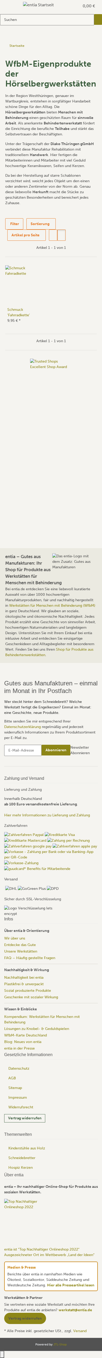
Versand (80, 1331)
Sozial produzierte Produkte (27, 990)
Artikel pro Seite (25, 235)
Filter (14, 224)
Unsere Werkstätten (20, 951)
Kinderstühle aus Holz (26, 1148)
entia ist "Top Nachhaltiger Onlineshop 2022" (42, 1249)
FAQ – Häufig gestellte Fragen (29, 957)
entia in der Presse (19, 1048)
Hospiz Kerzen (20, 1167)
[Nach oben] (2, 1354)
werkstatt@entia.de (75, 1310)
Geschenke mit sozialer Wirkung (31, 997)
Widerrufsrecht (20, 1107)
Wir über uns (14, 938)
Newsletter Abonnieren (80, 750)
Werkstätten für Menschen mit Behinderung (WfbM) (52, 605)
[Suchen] (98, 19)
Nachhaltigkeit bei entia (23, 977)
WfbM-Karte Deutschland (25, 1035)
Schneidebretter (21, 1158)
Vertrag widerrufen (25, 1118)
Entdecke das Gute (20, 944)
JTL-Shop (60, 1344)
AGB (12, 1078)
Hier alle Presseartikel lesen (70, 1285)
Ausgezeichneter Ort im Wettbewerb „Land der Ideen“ (49, 1255)
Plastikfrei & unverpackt (24, 984)
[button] (70, 6)
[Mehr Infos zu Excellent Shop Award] (51, 437)
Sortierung (40, 224)
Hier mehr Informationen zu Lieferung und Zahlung (47, 815)
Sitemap (15, 1088)
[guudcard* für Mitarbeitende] (37, 868)
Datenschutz (18, 1068)
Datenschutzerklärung (22, 726)
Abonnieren (56, 750)
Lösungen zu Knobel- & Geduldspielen (36, 1028)
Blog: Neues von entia (22, 1041)
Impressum (17, 1097)
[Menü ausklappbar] (10, 6)
